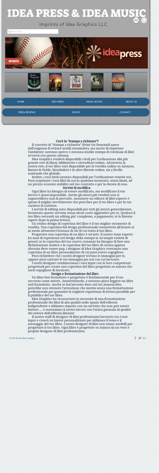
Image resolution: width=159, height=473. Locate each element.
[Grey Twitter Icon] (140, 338)
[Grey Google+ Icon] (144, 338)
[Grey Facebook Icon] (135, 338)
